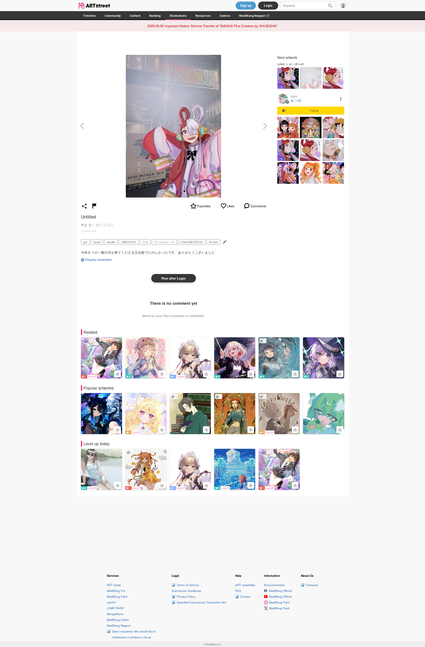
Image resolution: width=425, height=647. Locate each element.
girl (85, 242)
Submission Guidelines (186, 591)
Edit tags (224, 242)
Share (84, 206)
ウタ (145, 242)
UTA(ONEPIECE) (191, 242)
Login (268, 5)
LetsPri (111, 602)
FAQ (238, 591)
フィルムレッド (164, 242)
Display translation (98, 259)
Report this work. (94, 206)
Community (113, 15)
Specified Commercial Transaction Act (201, 602)
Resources (203, 15)
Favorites (203, 206)
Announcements (274, 585)
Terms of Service (188, 585)
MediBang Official (280, 591)
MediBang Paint (117, 596)
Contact (245, 596)
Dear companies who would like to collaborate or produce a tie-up (134, 634)
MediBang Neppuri (256, 15)
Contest (135, 15)
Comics (225, 15)
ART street (114, 585)
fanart (97, 242)
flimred (213, 242)
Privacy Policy (186, 596)
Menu (341, 98)
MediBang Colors (118, 620)
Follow (314, 110)
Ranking (155, 15)
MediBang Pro (116, 591)
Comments (258, 206)
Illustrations (178, 15)
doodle (111, 242)
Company (312, 585)
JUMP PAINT (115, 608)
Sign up (245, 5)
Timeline (89, 15)
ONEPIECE (128, 242)
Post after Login (173, 278)
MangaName (115, 614)
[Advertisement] (212, 532)
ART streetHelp (245, 585)
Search (330, 5)
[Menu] (343, 5)
